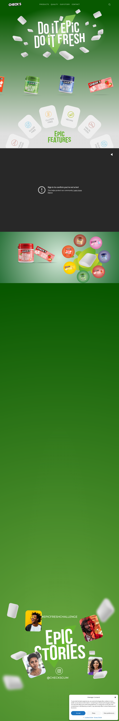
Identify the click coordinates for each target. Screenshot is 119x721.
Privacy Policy (98, 717)
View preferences (109, 713)
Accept (78, 713)
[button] (115, 697)
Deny (93, 713)
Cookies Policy (89, 717)
